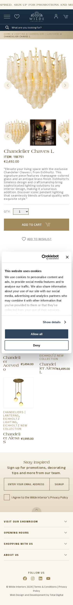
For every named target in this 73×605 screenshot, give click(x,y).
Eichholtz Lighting (11, 420)
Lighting (20, 34)
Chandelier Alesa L (48, 369)
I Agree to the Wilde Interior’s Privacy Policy (40, 497)
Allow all (36, 333)
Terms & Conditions (45, 586)
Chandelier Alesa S (11, 438)
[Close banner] (67, 257)
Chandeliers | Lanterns (44, 34)
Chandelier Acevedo (11, 364)
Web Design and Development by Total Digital (36, 594)
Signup (59, 484)
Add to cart (32, 225)
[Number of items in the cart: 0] (66, 17)
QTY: (7, 211)
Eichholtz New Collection (52, 357)
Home (7, 34)
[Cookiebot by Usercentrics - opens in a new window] (43, 257)
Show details (52, 322)
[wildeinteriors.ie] (36, 20)
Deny (36, 345)
